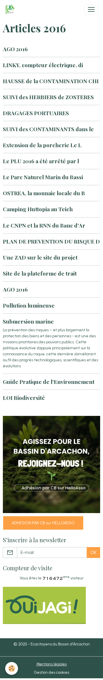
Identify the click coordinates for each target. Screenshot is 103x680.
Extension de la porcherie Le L (42, 145)
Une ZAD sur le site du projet (40, 257)
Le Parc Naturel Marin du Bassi (43, 177)
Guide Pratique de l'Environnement (48, 381)
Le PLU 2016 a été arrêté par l (41, 161)
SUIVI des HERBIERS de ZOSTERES (48, 97)
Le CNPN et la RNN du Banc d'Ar (44, 225)
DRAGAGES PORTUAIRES (36, 113)
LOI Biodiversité (24, 397)
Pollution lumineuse (29, 305)
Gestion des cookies (51, 672)
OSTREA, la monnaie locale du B (44, 193)
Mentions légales (51, 664)
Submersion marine (28, 321)
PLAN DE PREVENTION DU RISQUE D (51, 241)
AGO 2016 (15, 49)
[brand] (11, 9)
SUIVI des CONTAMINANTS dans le (48, 129)
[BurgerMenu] (91, 9)
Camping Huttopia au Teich (38, 209)
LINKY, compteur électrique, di (43, 65)
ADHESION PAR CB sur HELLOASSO (43, 523)
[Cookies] (11, 668)
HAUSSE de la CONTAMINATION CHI (51, 81)
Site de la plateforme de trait (40, 273)
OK (93, 552)
